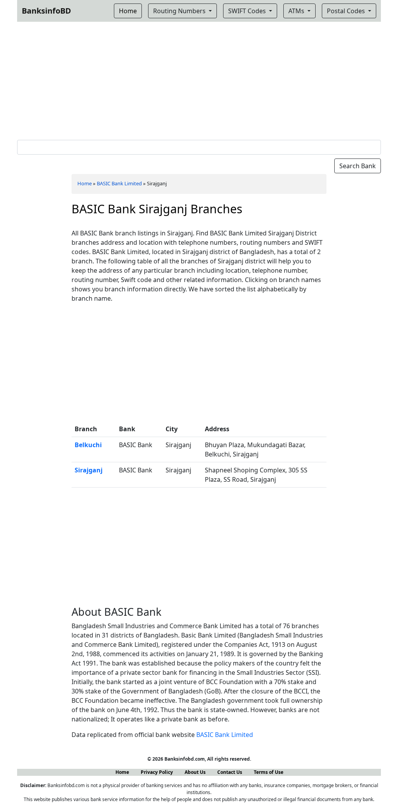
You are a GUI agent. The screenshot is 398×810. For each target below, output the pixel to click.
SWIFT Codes (247, 11)
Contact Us (229, 772)
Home (84, 183)
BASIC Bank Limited (119, 183)
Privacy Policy (157, 772)
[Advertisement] (199, 79)
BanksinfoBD (46, 10)
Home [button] (128, 11)
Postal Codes (347, 11)
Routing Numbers (180, 11)
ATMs (297, 11)
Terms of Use (268, 772)
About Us (195, 772)
